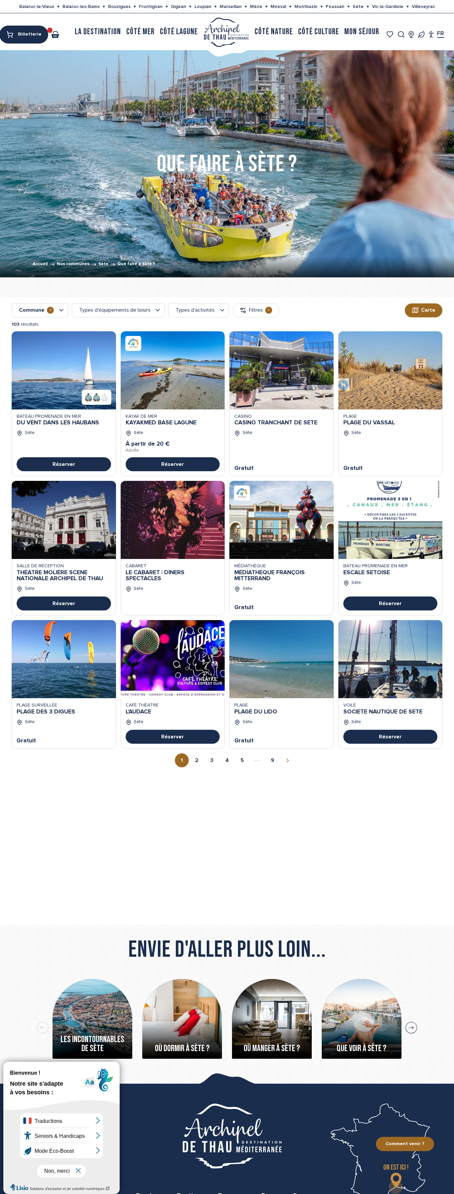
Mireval (278, 6)
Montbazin (305, 6)
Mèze (256, 6)
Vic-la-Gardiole (387, 6)
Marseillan (231, 6)
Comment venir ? (405, 1143)
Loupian (202, 6)
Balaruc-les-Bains (81, 6)
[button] (401, 34)
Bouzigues (119, 6)
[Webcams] (411, 34)
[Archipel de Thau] (226, 31)
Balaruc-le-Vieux (36, 6)
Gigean (178, 6)
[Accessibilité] (431, 34)
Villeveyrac (423, 6)
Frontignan (151, 6)
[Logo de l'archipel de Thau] (227, 1136)
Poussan (335, 6)
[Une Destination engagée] (421, 34)
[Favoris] (391, 34)
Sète (358, 6)
